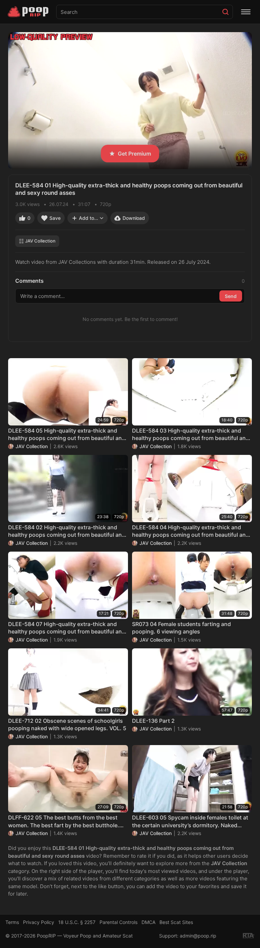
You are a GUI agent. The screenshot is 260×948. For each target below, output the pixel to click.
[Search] (225, 12)
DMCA (148, 922)
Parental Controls (118, 922)
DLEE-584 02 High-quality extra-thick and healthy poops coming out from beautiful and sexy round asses (66, 531)
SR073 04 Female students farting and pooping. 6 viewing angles (181, 628)
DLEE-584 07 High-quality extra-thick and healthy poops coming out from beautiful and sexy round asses (66, 628)
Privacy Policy (38, 922)
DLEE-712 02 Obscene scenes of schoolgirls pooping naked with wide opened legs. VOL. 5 (67, 724)
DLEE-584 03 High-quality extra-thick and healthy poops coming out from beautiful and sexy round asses (190, 434)
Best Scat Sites (176, 922)
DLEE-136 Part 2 (153, 720)
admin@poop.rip (198, 936)
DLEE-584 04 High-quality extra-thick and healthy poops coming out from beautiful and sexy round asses (190, 531)
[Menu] (245, 11)
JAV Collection (40, 241)
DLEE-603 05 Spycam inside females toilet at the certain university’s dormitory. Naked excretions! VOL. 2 (190, 821)
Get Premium (134, 153)
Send (231, 296)
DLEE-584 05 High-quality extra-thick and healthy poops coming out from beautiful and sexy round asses (66, 434)
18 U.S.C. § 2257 (76, 922)
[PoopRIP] (29, 12)
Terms (12, 922)
